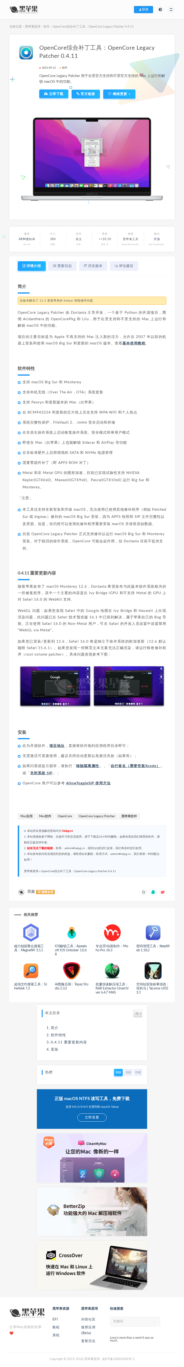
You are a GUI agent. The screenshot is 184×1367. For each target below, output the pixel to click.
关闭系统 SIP (41, 773)
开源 (157, 239)
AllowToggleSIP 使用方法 (88, 783)
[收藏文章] (143, 892)
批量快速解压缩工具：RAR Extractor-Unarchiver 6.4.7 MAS (112, 988)
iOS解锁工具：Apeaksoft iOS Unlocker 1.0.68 (71, 950)
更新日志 (88, 1341)
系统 (56, 1335)
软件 (46, 26)
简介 (54, 1028)
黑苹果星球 (32, 26)
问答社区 (88, 1319)
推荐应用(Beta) (88, 1330)
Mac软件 (45, 816)
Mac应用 (26, 816)
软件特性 (58, 1035)
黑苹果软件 (129, 816)
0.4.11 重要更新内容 (69, 1042)
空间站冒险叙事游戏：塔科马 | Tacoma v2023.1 (152, 988)
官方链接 (87, 94)
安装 (54, 1049)
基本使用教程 (133, 343)
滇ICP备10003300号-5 (118, 1359)
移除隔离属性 (87, 766)
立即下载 (55, 94)
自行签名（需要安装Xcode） (135, 766)
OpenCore (65, 816)
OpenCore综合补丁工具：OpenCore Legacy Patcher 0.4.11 (78, 871)
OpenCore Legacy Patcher (97, 816)
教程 (56, 1327)
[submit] (154, 1322)
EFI (55, 1319)
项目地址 (57, 746)
